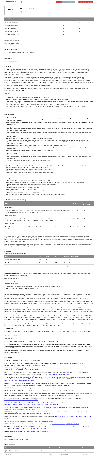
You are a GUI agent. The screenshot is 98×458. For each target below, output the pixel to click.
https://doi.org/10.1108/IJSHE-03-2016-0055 (59, 374)
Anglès (65, 2)
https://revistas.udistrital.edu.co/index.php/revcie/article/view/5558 (21, 400)
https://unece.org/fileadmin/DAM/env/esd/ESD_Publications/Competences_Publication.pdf (27, 413)
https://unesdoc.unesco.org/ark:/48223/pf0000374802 (65, 424)
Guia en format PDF (85, 2)
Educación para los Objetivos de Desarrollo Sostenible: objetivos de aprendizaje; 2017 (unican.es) (29, 421)
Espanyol (71, 2)
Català (59, 2)
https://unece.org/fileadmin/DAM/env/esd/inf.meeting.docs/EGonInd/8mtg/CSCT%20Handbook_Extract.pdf (31, 404)
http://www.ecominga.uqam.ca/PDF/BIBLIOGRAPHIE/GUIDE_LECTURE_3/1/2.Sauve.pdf (56, 395)
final (25, 52)
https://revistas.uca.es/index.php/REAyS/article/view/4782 (19, 380)
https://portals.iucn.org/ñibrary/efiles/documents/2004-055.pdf (19, 409)
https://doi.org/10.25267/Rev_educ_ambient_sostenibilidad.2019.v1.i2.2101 (49, 385)
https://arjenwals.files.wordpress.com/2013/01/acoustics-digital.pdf (29, 428)
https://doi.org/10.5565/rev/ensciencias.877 (29, 369)
